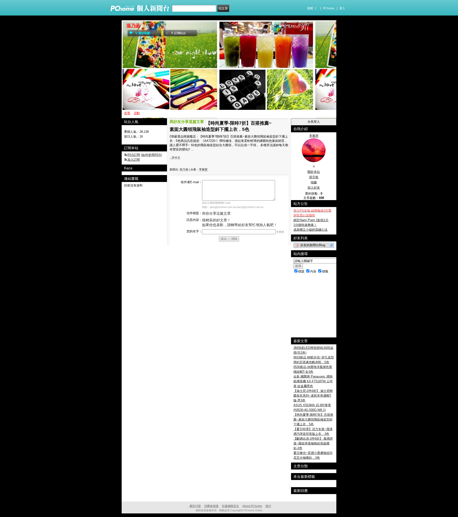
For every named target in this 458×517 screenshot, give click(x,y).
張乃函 (133, 25)
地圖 (314, 182)
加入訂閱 (133, 159)
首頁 (127, 113)
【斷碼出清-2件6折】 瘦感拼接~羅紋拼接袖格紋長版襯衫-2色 (313, 443)
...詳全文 (175, 157)
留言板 (313, 177)
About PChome (252, 506)
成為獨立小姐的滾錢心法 (310, 229)
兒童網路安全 (230, 506)
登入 (342, 8)
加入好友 (313, 187)
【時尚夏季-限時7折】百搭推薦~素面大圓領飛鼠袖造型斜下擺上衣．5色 (313, 419)
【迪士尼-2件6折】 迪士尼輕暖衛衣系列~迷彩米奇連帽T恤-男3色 (313, 395)
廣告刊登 (195, 506)
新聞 (310, 8)
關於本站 (313, 172)
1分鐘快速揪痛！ (305, 225)
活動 (137, 113)
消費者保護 (211, 506)
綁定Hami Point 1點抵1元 (310, 220)
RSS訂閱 (133, 155)
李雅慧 (203, 169)
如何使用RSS (151, 155)
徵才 (268, 506)
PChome (328, 8)
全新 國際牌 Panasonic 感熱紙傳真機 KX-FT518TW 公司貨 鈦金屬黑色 (313, 381)
